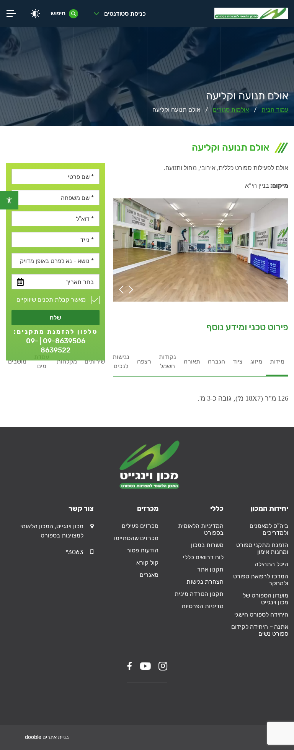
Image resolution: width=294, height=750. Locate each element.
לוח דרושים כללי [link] (203, 557)
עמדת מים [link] (41, 361)
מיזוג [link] (256, 361)
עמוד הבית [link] (274, 109)
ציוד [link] (238, 361)
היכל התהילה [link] (271, 564)
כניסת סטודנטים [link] (125, 13)
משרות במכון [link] (207, 545)
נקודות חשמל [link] (167, 361)
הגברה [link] (216, 361)
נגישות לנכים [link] (121, 361)
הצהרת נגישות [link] (204, 581)
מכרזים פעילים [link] (140, 525)
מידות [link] (277, 361)
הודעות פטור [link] (142, 550)
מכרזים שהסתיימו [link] (136, 538)
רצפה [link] (144, 361)
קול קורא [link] (147, 562)
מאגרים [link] (149, 574)
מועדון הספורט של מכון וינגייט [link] (265, 599)
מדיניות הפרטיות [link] (202, 606)
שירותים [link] (95, 361)
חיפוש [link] (58, 13)
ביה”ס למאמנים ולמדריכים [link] (269, 529)
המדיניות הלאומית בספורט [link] (200, 529)
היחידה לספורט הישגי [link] (261, 614)
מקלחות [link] (67, 361)
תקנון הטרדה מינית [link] (199, 593)
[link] (9, 200)
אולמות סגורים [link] (231, 109)
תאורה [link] (192, 361)
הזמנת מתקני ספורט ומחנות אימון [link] (262, 548)
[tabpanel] (200, 392)
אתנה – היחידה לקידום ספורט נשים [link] (259, 630)
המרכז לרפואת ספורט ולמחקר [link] (260, 580)
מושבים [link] (17, 361)
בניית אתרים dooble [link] (47, 737)
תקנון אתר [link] (210, 569)
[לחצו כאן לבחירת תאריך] (20, 282)
